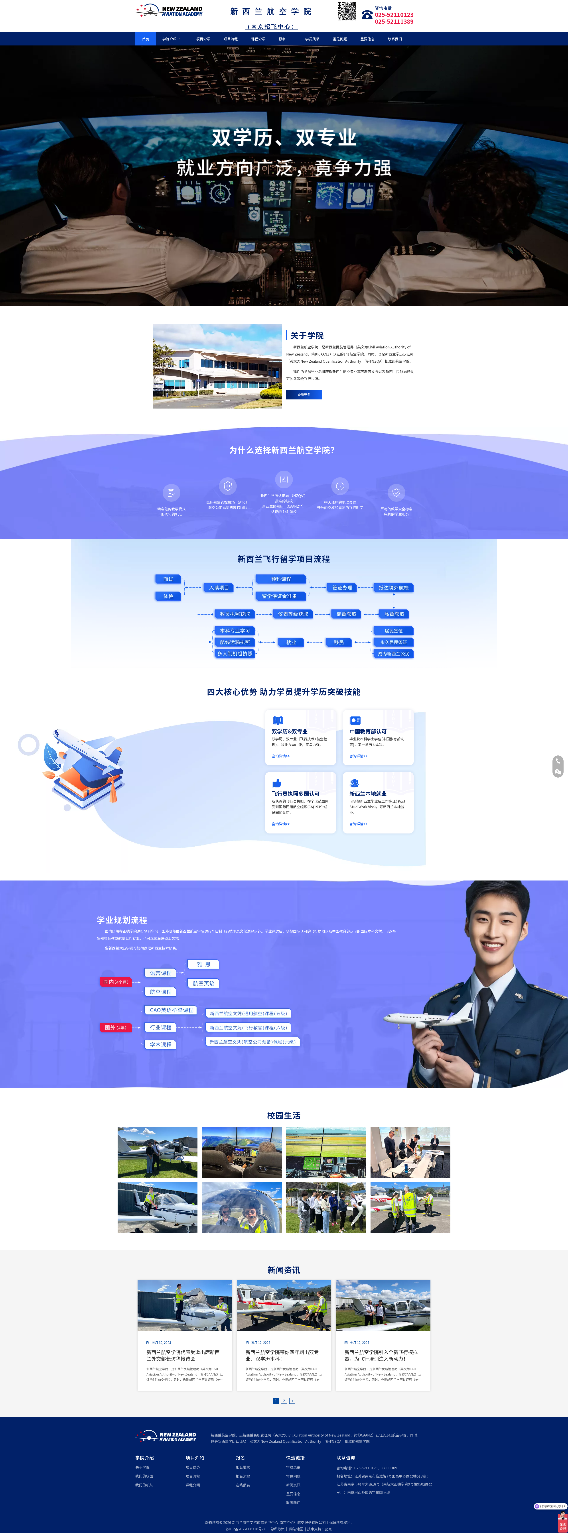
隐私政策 (277, 1528)
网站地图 (296, 1528)
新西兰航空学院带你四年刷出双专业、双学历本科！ (282, 1355)
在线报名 (243, 1485)
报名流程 (243, 1476)
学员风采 (293, 1467)
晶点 (328, 1528)
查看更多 (304, 394)
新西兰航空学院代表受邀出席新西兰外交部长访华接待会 (183, 1355)
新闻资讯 (293, 1485)
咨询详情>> (281, 756)
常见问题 (293, 1476)
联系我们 (293, 1502)
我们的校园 (144, 1476)
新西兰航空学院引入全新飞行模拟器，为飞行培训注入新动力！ (381, 1355)
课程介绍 (193, 1485)
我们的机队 (144, 1485)
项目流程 (193, 1476)
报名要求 (243, 1467)
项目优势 (193, 1467)
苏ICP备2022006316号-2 (245, 1528)
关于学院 (142, 1467)
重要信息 (293, 1493)
